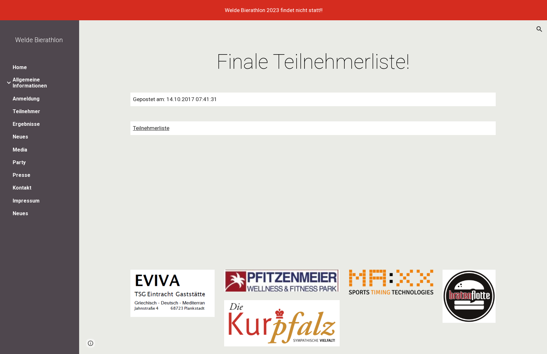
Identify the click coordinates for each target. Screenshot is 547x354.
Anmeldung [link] (26, 99)
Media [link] (20, 150)
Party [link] (19, 162)
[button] (539, 29)
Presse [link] (21, 175)
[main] (313, 62)
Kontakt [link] (22, 188)
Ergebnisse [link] (26, 124)
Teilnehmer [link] (26, 111)
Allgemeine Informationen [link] (30, 83)
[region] (273, 10)
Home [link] (20, 67)
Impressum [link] (26, 201)
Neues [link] (20, 137)
